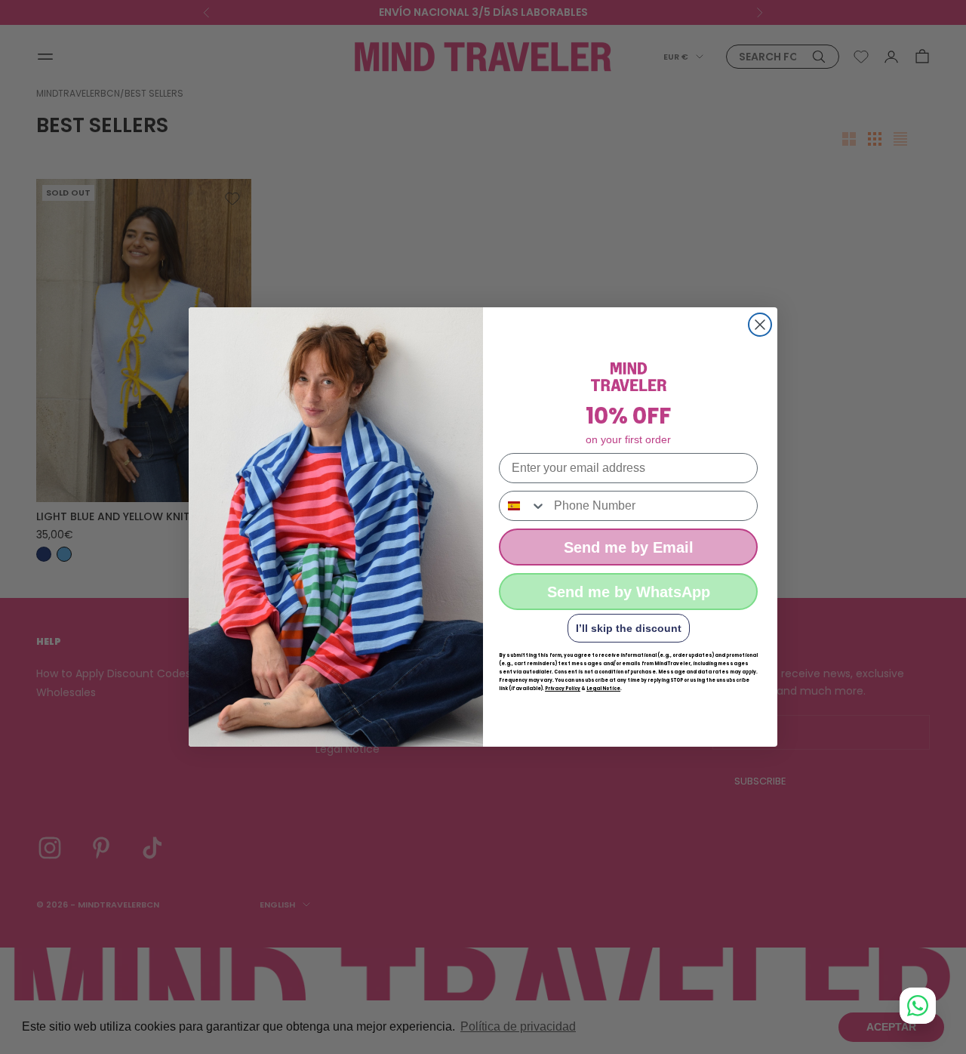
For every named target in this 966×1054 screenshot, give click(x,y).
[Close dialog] (760, 324)
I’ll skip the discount (628, 628)
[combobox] (523, 506)
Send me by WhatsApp (628, 592)
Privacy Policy (562, 689)
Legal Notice (603, 689)
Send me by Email (629, 547)
